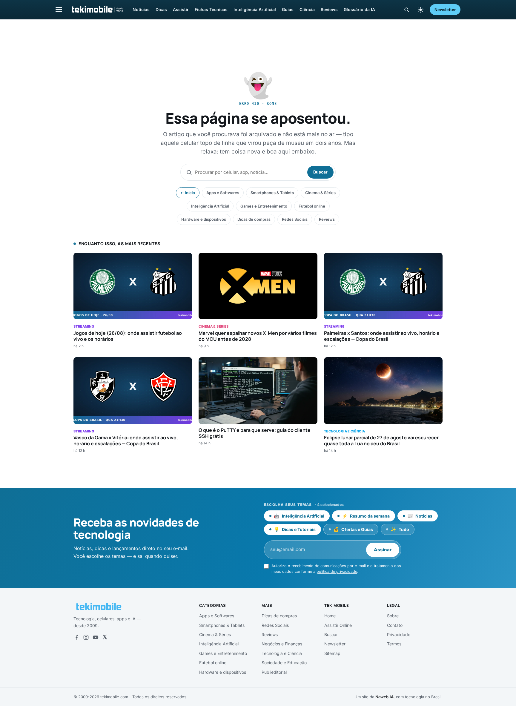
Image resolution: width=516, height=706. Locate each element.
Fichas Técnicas (211, 9)
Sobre (393, 615)
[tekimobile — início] (97, 9)
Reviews (329, 9)
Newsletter (445, 9)
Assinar (382, 549)
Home (330, 615)
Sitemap (332, 653)
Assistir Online (338, 625)
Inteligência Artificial (255, 9)
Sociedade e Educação (284, 662)
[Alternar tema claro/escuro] (420, 9)
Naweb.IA (384, 696)
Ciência (307, 9)
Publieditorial (274, 672)
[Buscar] (406, 10)
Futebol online (312, 206)
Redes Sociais (295, 219)
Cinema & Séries (320, 192)
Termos (394, 643)
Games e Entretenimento (263, 206)
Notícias (141, 9)
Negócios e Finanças (282, 643)
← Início (187, 192)
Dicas (161, 9)
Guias (288, 9)
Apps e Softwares (222, 192)
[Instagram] (86, 637)
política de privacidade (337, 571)
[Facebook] (76, 637)
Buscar (320, 171)
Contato (395, 625)
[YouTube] (96, 637)
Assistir (181, 9)
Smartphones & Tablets (272, 192)
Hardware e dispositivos (203, 219)
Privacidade (398, 634)
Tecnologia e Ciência (282, 653)
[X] (105, 637)
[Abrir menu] (58, 9)
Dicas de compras (254, 219)
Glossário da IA (359, 9)
